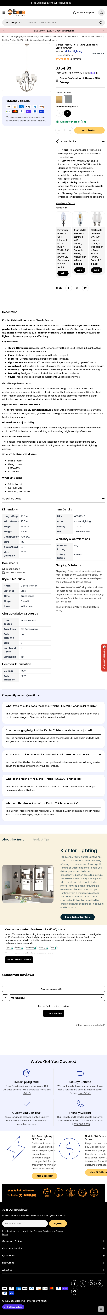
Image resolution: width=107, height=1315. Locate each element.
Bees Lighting (17, 1301)
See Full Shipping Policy (68, 607)
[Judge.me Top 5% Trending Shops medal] (94, 1192)
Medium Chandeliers (91, 36)
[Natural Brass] (59, 99)
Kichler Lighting (73, 51)
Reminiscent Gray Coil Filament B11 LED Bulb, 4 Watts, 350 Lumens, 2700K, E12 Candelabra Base (63, 247)
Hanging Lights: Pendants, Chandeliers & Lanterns (36, 36)
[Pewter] (68, 99)
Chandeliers (71, 36)
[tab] (13, 840)
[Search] (101, 22)
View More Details (65, 203)
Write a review (53, 1013)
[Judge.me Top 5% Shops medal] (82, 1192)
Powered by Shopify (36, 1301)
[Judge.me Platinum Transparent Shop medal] (58, 1192)
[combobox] (53, 22)
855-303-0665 (82, 1124)
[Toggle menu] (4, 12)
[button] (4, 30)
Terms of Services (42, 1231)
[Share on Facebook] (68, 288)
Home (5, 36)
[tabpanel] (53, 884)
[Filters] (5, 997)
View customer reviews (19, 959)
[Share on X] (77, 288)
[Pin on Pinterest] (85, 288)
